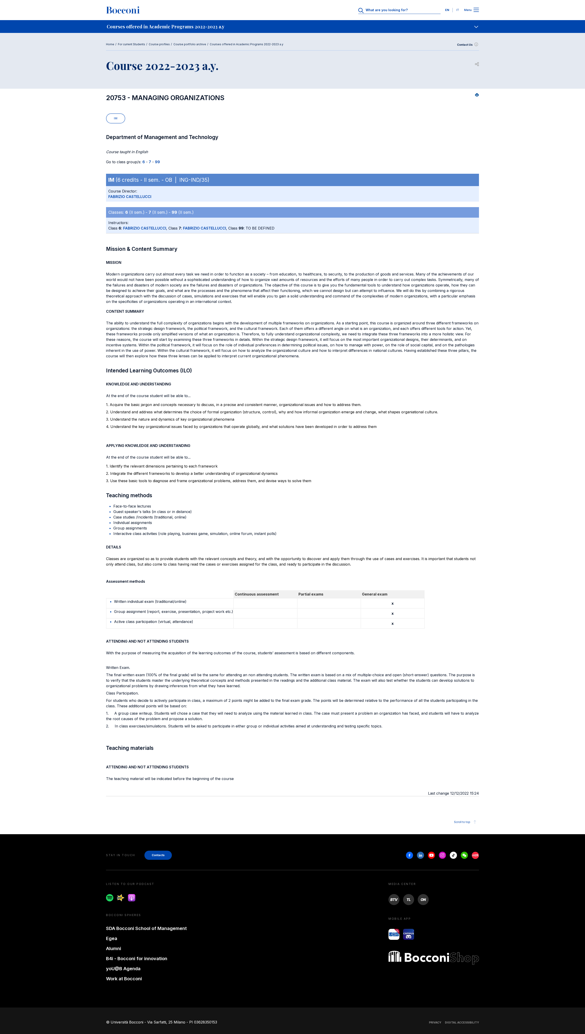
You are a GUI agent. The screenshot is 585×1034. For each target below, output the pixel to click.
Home (110, 44)
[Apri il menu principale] (476, 10)
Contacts (158, 855)
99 (157, 162)
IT (457, 10)
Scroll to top (462, 822)
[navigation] (292, 26)
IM (115, 118)
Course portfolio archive (189, 44)
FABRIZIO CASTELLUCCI (129, 196)
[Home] (123, 10)
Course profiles (159, 44)
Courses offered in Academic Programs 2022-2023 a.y (246, 44)
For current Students (131, 44)
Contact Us (465, 44)
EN (447, 10)
